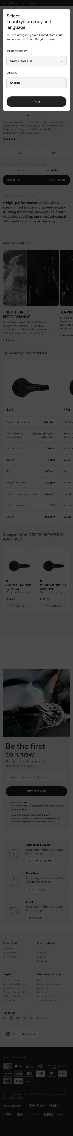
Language (12, 73)
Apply (36, 101)
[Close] (64, 15)
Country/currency (17, 51)
